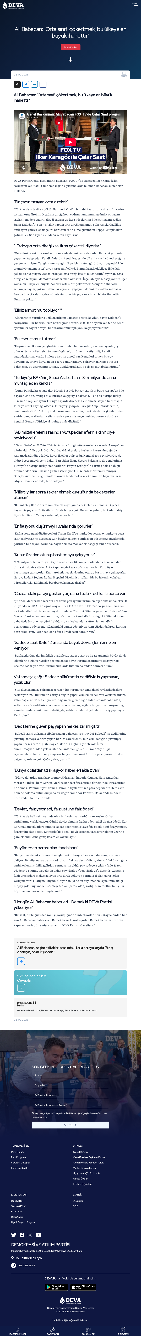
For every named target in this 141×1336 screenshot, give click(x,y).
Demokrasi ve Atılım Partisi (13, 5)
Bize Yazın (16, 1211)
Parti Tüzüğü (17, 1151)
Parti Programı (18, 1157)
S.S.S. (76, 1206)
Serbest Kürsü (18, 1206)
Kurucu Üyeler (80, 1178)
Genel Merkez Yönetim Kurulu (88, 1162)
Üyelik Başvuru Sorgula (23, 1222)
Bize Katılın (16, 1200)
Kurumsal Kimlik (19, 1167)
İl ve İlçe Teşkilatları (82, 1184)
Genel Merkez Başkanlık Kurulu (89, 1157)
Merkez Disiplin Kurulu (84, 1167)
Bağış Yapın (17, 1216)
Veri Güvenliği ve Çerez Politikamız (71, 1320)
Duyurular (78, 1200)
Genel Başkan (80, 1151)
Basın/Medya (70, 47)
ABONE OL (70, 1125)
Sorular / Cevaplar (20, 1162)
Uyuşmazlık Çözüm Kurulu (86, 1173)
